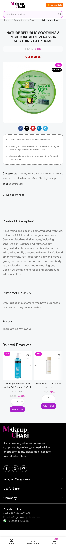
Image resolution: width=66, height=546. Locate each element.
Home (7, 20)
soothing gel (16, 184)
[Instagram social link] (15, 468)
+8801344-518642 (18, 521)
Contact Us (12, 509)
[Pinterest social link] (33, 128)
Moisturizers (23, 178)
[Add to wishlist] (27, 355)
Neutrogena (17, 391)
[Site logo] (18, 4)
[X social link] (26, 128)
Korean (57, 173)
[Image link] (16, 431)
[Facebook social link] (20, 128)
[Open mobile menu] (4, 5)
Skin (16, 20)
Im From (48, 387)
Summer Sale (56, 5)
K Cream (46, 173)
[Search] (59, 14)
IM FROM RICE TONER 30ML (49, 383)
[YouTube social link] (23, 468)
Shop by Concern (29, 20)
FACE (31, 173)
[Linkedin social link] (39, 128)
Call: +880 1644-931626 (17, 513)
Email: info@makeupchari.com (21, 517)
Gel (37, 173)
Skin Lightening (50, 20)
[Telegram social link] (45, 128)
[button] (17, 409)
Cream (22, 173)
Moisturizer (9, 178)
